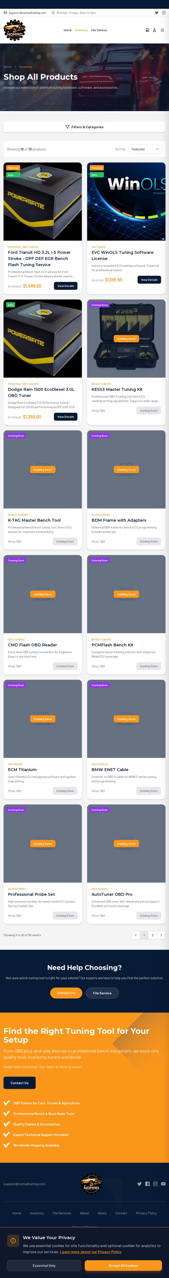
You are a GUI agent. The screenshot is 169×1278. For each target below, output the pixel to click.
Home (68, 30)
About (84, 1213)
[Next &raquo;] (161, 935)
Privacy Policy (146, 1213)
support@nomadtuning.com (27, 12)
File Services (62, 1213)
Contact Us (66, 993)
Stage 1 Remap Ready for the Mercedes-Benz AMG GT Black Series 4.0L (84, 4)
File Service (99, 30)
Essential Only (44, 1265)
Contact (121, 1213)
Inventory (81, 30)
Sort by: (120, 149)
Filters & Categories (88, 127)
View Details (65, 286)
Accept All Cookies (123, 1265)
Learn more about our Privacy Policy (90, 1251)
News (102, 1213)
